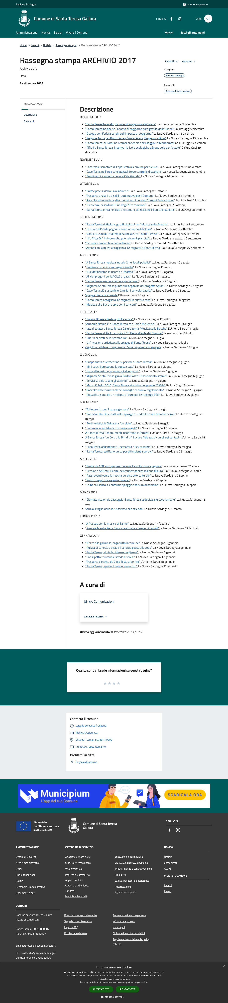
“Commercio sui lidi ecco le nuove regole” (111, 428)
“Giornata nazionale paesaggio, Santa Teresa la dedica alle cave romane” (130, 499)
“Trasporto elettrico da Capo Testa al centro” (113, 561)
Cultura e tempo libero (78, 863)
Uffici (19, 869)
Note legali (119, 927)
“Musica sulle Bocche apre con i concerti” (111, 304)
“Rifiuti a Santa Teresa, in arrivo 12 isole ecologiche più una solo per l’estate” (133, 147)
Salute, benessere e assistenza (132, 881)
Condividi (170, 61)
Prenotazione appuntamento (80, 915)
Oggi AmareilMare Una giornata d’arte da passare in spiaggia (123, 347)
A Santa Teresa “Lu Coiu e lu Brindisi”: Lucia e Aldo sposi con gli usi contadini (133, 437)
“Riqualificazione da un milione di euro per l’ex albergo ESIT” (123, 394)
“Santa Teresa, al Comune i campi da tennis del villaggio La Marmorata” (129, 143)
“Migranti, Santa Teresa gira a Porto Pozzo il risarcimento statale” (126, 376)
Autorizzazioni (123, 887)
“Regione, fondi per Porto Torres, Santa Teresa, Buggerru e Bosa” (125, 138)
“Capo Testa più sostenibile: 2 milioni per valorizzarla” (118, 290)
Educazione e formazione (129, 857)
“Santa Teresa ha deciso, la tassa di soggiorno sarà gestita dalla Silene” (129, 129)
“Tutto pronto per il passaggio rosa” (107, 409)
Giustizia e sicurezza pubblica (131, 863)
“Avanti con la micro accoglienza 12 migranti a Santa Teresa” (123, 247)
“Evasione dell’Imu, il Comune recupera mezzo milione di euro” (124, 471)
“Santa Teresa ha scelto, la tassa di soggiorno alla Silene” (120, 124)
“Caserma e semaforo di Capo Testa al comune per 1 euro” (121, 167)
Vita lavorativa (73, 869)
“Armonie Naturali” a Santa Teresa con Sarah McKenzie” (120, 324)
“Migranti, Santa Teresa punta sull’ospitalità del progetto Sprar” (125, 286)
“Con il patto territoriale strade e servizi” (110, 557)
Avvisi (167, 869)
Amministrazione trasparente (129, 915)
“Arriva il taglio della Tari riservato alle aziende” (114, 509)
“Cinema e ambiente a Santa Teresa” (108, 243)
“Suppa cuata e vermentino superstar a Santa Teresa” (118, 362)
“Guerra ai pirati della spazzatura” (106, 338)
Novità (35, 45)
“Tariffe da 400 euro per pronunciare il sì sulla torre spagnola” (123, 466)
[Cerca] (208, 19)
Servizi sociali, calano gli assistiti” (107, 380)
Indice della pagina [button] (33, 103)
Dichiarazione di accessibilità (129, 933)
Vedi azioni (187, 61)
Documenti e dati (25, 893)
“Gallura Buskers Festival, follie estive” (109, 319)
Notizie (47, 45)
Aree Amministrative (28, 863)
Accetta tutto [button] (101, 989)
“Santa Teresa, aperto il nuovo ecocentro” (111, 566)
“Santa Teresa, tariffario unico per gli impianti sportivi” (119, 451)
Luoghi (168, 885)
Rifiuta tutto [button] (127, 989)
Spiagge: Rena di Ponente (101, 295)
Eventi (167, 891)
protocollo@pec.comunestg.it (38, 953)
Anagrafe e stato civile (78, 857)
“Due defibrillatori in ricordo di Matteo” (109, 271)
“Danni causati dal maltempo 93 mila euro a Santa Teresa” (122, 233)
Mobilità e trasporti (76, 896)
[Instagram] (178, 18)
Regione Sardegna (26, 4)
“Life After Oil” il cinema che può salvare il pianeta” (117, 238)
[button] (113, 997)
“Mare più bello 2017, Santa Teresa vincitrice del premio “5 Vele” (125, 385)
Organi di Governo (26, 857)
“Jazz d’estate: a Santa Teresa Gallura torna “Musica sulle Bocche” (126, 328)
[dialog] (114, 982)
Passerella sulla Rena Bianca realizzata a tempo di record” (123, 528)
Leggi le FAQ (71, 927)
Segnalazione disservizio (78, 921)
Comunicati (170, 863)
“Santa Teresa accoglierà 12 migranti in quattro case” (118, 300)
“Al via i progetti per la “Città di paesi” (108, 276)
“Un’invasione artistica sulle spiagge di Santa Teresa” (118, 342)
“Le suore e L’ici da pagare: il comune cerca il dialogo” (118, 229)
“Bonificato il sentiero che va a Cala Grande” (113, 176)
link (146, 982)
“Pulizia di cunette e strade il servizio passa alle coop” (119, 547)
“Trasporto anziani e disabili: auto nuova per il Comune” (120, 195)
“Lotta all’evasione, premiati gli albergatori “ (112, 371)
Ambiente (120, 875)
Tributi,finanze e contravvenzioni (133, 869)
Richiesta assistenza (75, 933)
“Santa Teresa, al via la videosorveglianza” (112, 552)
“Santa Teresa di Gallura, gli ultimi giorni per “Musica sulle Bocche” (126, 224)
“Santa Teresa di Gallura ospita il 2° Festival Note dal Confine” (124, 333)
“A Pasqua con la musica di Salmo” (107, 523)
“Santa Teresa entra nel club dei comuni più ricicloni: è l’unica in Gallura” (130, 209)
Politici (20, 881)
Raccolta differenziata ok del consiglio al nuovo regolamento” (125, 390)
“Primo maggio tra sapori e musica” (107, 480)
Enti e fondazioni (25, 875)
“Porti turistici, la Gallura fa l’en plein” (109, 423)
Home (23, 45)
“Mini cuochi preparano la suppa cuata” (110, 366)
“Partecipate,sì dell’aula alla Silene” (107, 191)
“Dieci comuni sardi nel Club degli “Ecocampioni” (116, 205)
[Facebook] (170, 18)
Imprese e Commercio (77, 875)
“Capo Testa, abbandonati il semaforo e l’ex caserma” (118, 446)
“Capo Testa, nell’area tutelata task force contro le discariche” (123, 171)
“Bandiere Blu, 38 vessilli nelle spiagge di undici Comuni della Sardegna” (130, 414)
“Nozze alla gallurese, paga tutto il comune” (112, 543)
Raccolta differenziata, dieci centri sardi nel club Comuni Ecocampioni (130, 200)
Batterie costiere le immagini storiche (109, 267)
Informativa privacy (124, 921)
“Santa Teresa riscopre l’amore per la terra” (112, 281)
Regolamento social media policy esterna (131, 941)
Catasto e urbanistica (77, 885)
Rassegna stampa (66, 45)
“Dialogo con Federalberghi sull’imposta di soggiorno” (119, 133)
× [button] (224, 966)
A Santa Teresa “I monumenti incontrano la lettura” (117, 432)
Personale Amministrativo (30, 887)
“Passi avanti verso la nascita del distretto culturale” (118, 475)
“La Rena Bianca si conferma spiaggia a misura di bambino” (122, 485)
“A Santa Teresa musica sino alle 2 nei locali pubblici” (118, 262)
